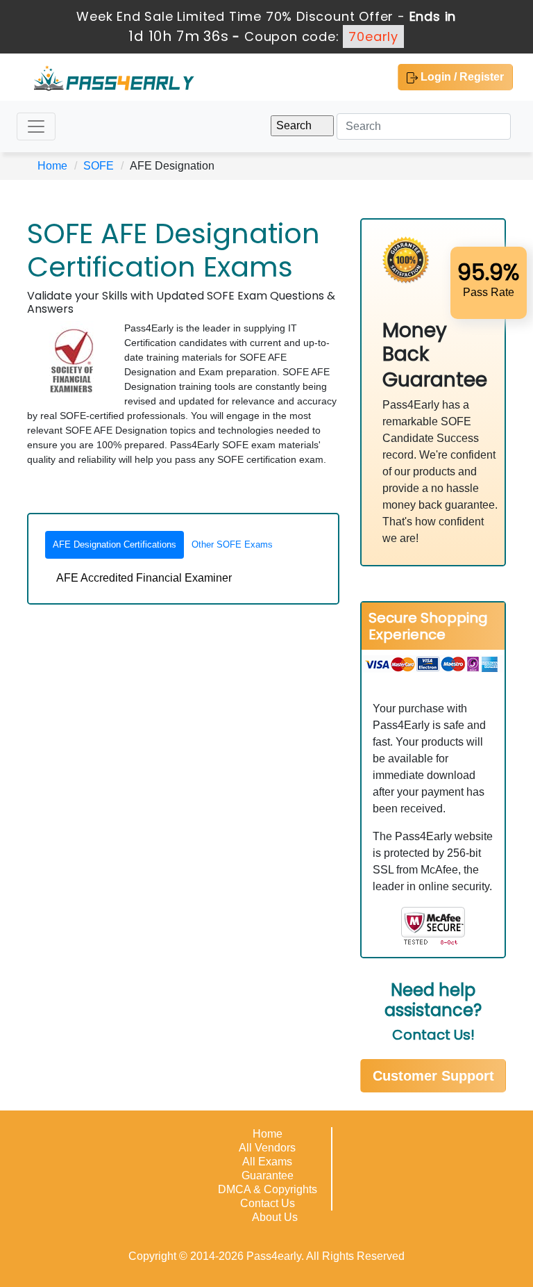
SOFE (98, 166)
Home (52, 166)
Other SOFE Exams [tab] (232, 544)
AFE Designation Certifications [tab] (114, 544)
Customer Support (433, 1075)
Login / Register (461, 77)
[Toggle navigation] (36, 126)
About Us (275, 1217)
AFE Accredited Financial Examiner (144, 578)
